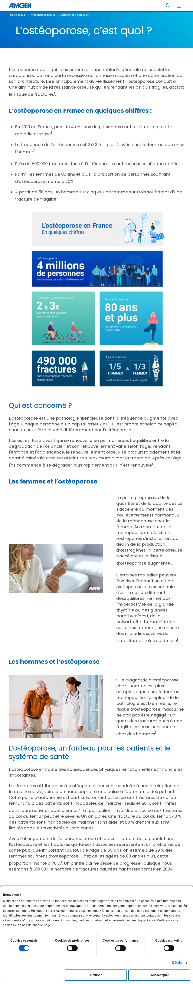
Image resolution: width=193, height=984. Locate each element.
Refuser (96, 975)
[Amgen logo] (20, 5)
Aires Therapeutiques (43, 14)
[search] (168, 5)
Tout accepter (159, 975)
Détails (177, 962)
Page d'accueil (17, 14)
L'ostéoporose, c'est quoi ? (75, 14)
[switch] (72, 948)
